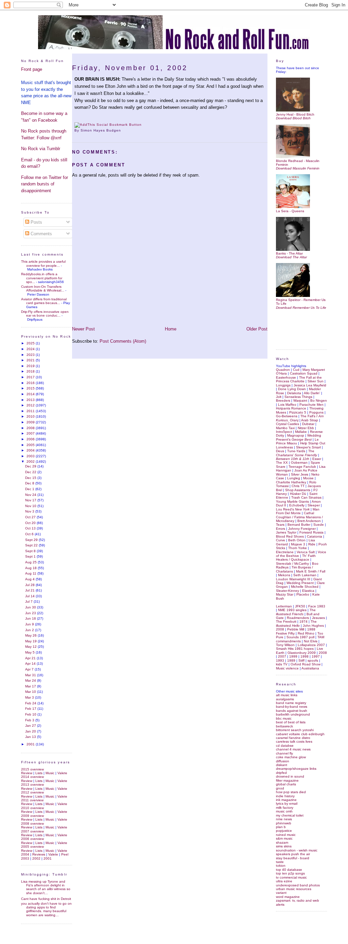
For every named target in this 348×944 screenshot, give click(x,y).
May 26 (31, 635)
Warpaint (300, 400)
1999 (293, 656)
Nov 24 (31, 495)
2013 (31, 400)
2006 (31, 439)
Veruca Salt (306, 552)
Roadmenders (298, 618)
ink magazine (286, 800)
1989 (291, 660)
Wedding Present (300, 583)
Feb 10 (31, 714)
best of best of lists (291, 722)
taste (280, 862)
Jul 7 (29, 601)
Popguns (316, 412)
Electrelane (285, 552)
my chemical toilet (289, 815)
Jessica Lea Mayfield (310, 385)
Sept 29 (32, 540)
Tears (280, 524)
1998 (304, 656)
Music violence (287, 668)
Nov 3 (30, 511)
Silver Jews (299, 474)
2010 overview (32, 808)
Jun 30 (31, 607)
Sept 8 (31, 551)
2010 (31, 416)
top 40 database (289, 869)
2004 (31, 450)
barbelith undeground (293, 714)
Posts (35, 222)
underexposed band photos (298, 885)
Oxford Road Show (305, 664)
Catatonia (314, 536)
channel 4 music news (293, 749)
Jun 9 (30, 624)
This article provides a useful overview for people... (43, 263)
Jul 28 (30, 585)
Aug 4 (30, 579)
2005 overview (32, 846)
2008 (31, 428)
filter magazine (287, 780)
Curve (280, 540)
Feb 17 (31, 708)
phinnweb (283, 823)
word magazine (288, 897)
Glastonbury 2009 (302, 653)
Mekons (284, 575)
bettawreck (284, 726)
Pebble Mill (295, 629)
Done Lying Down (292, 389)
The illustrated (296, 612)
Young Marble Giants (292, 501)
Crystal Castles (287, 424)
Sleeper (314, 505)
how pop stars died (291, 792)
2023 (31, 355)
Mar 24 (31, 680)
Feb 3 (30, 720)
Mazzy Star (284, 594)
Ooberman (299, 462)
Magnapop (295, 435)
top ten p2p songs (290, 873)
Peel (64, 854)
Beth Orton (297, 540)
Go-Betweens (286, 416)
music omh (284, 811)
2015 (31, 388)
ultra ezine (284, 881)
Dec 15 (31, 478)
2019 (31, 366)
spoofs (313, 660)
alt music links (286, 695)
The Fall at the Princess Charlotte (299, 379)
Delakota (294, 393)
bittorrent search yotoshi (295, 730)
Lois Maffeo (287, 404)
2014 (31, 394)
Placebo (302, 594)
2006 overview (32, 839)
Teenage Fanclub (302, 466)
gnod (280, 788)
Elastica (308, 590)
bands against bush (291, 710)
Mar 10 (31, 692)
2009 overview (32, 816)
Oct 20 (31, 523)
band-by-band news (291, 706)
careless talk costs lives (294, 741)
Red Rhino (306, 633)
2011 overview (32, 800)
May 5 (30, 652)
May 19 (31, 641)
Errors (280, 528)
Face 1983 (316, 606)
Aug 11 (31, 573)
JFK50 (300, 606)
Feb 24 (31, 703)
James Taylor (286, 532)
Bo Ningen (318, 400)
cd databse (285, 745)
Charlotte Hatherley (291, 482)
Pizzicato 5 (297, 412)
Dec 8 (30, 483)
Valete (62, 773)
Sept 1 (31, 556)
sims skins (284, 846)
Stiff (301, 660)
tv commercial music (291, 877)
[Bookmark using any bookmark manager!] (108, 124)
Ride (311, 544)
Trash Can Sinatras (306, 497)
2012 (31, 405)
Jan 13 (31, 737)
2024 (31, 349)
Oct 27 (31, 517)
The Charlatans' (296, 453)
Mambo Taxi (285, 428)
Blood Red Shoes (290, 536)
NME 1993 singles (292, 610)
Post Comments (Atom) (123, 341)
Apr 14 (31, 663)
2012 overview (32, 792)
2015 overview (32, 769)
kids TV (282, 664)
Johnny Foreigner (302, 528)
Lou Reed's (293, 509)
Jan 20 (31, 731)
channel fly (284, 753)
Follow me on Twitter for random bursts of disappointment (44, 184)
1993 (280, 660)
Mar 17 (31, 686)
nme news (284, 819)
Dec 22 (31, 472)
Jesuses (318, 618)
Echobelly (296, 505)
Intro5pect (284, 432)
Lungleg (293, 478)
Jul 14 (30, 596)
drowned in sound (290, 776)
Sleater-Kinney (287, 590)
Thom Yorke (297, 548)
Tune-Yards (296, 451)
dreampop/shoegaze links (296, 768)
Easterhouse (286, 377)
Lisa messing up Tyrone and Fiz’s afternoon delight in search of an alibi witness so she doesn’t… (45, 887)
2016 (31, 383)
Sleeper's (308, 447)
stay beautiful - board (292, 858)
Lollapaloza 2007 (311, 645)
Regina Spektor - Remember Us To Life (301, 301)
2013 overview (32, 784)
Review (26, 773)
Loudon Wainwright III (293, 579)
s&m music (284, 838)
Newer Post (83, 329)
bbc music (284, 718)
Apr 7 (30, 669)
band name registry (291, 703)
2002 (31, 461)
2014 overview (32, 777)
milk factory (284, 807)
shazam (282, 842)
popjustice (284, 830)
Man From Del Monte (297, 511)
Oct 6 (30, 534)
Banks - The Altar (289, 253)
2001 (31, 744)
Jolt (278, 397)
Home (170, 329)
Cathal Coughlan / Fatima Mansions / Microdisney (299, 517)
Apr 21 (31, 658)
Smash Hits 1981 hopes (295, 648)
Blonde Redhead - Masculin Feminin (297, 162)
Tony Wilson (285, 645)
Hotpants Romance (291, 408)
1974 (303, 621)
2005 (31, 445)
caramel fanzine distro (293, 738)
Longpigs (283, 385)
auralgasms (285, 699)
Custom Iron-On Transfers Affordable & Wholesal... (42, 288)
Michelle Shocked (304, 586)
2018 (31, 371)
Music (50, 773)
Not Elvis (310, 641)
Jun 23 (31, 613)
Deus (280, 451)
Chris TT (298, 486)
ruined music (286, 835)
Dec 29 (31, 466)
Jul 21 (30, 590)
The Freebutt (286, 621)
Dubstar (308, 424)
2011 (31, 411)
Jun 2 (30, 630)
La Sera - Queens (290, 211)
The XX (282, 462)
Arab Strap (309, 420)
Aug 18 (31, 568)
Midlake (301, 432)
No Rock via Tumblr (40, 148)
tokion (280, 865)
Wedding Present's (298, 437)
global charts (286, 784)
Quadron (283, 369)
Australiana (310, 668)
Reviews (38, 854)
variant (281, 893)
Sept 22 (32, 545)
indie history (285, 796)
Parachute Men (311, 404)
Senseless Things (298, 397)
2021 (31, 360)
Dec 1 (30, 489)
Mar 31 (31, 675)
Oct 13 (31, 528)
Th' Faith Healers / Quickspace (296, 557)
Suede (318, 524)
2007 (31, 433)
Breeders (283, 400)
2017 (31, 377)
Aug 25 (31, 562)
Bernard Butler (299, 524)
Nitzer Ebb (306, 428)
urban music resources (293, 889)
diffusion (282, 761)
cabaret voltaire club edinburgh (300, 734)
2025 (31, 343)
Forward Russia (311, 532)
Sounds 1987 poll (300, 637)
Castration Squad (303, 373)
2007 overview (32, 831)
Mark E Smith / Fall (310, 571)
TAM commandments (300, 639)
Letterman (284, 606)
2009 (31, 422)
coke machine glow (291, 757)
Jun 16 (31, 618)
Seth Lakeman (304, 575)
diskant (281, 765)
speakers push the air (293, 854)
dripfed (281, 773)
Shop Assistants (297, 490)
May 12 (31, 646)
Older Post (256, 329)
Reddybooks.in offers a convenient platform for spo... (41, 278)
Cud (296, 369)
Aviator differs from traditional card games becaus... (44, 301)
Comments (40, 233)
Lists (38, 773)
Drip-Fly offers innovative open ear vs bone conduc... (45, 313)
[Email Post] (123, 130)
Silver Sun (316, 381)
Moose (308, 478)
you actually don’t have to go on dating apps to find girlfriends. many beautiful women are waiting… (46, 909)
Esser (316, 459)
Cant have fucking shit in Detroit (46, 899)
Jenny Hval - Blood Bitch (295, 114)
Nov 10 (31, 506)
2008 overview (32, 823)
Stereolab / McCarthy (292, 563)
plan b (281, 827)
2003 (31, 456)
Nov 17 (31, 500)
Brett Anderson (309, 521)
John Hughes (313, 625)
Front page (31, 69)
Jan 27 (31, 725)
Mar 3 (30, 697)
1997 (316, 656)
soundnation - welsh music (296, 850)
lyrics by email (286, 803)
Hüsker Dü (298, 494)
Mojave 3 (298, 544)
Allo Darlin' (312, 393)
